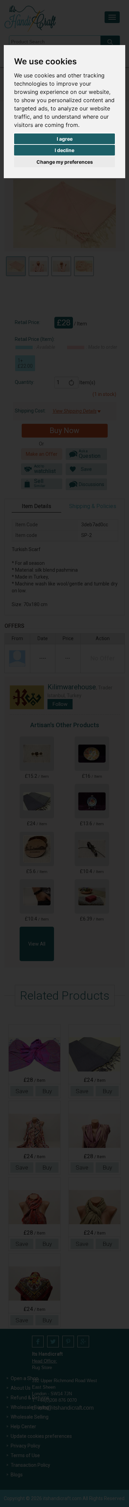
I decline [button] (64, 150)
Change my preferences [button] (64, 162)
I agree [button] (65, 139)
